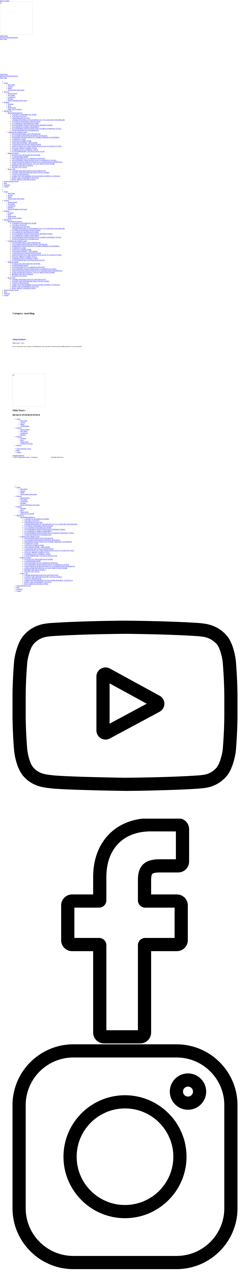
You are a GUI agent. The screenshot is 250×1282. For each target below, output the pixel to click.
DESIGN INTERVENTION (9, 37)
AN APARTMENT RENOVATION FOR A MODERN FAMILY (32, 125)
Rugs (9, 106)
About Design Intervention (16, 90)
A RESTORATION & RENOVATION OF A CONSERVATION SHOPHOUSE (37, 162)
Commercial (11, 97)
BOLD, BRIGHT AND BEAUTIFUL (24, 179)
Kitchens (10, 99)
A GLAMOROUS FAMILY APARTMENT (25, 127)
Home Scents (12, 107)
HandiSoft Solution (44, 457)
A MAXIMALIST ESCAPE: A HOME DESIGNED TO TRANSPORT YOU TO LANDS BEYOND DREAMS (38, 119)
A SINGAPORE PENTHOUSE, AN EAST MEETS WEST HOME (33, 164)
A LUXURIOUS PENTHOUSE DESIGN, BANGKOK (29, 136)
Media (10, 88)
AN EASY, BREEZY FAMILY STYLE (24, 148)
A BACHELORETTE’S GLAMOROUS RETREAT (28, 158)
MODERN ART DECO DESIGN (22, 165)
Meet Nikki (11, 85)
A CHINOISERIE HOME (20, 157)
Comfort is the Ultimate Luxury (17, 132)
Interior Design (12, 93)
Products (6, 102)
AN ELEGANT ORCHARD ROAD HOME (26, 155)
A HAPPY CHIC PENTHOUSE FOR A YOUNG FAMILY (31, 172)
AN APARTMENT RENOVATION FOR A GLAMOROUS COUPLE (34, 160)
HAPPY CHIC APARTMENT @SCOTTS (25, 178)
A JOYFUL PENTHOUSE (20, 174)
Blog (5, 183)
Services (6, 92)
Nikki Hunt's (4, 36)
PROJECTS (8, 111)
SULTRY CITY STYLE (19, 167)
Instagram (7, 185)
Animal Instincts (19, 339)
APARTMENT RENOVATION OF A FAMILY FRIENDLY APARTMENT (36, 137)
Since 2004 (3, 78)
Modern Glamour (13, 153)
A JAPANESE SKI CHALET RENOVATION (26, 144)
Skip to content (4, 1)
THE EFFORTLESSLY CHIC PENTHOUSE (26, 134)
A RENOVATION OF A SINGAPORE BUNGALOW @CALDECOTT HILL (37, 146)
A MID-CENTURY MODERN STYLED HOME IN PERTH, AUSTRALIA (36, 176)
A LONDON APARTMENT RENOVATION (26, 121)
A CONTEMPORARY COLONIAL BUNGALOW (28, 151)
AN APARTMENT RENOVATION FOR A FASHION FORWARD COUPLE (36, 128)
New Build (11, 95)
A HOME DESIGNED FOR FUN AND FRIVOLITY (29, 171)
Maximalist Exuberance (15, 113)
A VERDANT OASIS (19, 139)
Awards (10, 86)
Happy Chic (11, 169)
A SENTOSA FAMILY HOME (21, 141)
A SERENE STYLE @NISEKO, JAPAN (25, 150)
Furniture (10, 104)
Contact (6, 186)
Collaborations (24, 426)
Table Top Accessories (15, 109)
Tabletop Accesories (26, 443)
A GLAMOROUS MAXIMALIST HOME (25, 123)
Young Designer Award (11, 181)
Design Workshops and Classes (17, 100)
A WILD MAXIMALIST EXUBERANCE (25, 130)
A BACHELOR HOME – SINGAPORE (25, 143)
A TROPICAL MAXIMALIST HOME (24, 114)
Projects (18, 445)
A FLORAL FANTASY (19, 116)
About (6, 83)
